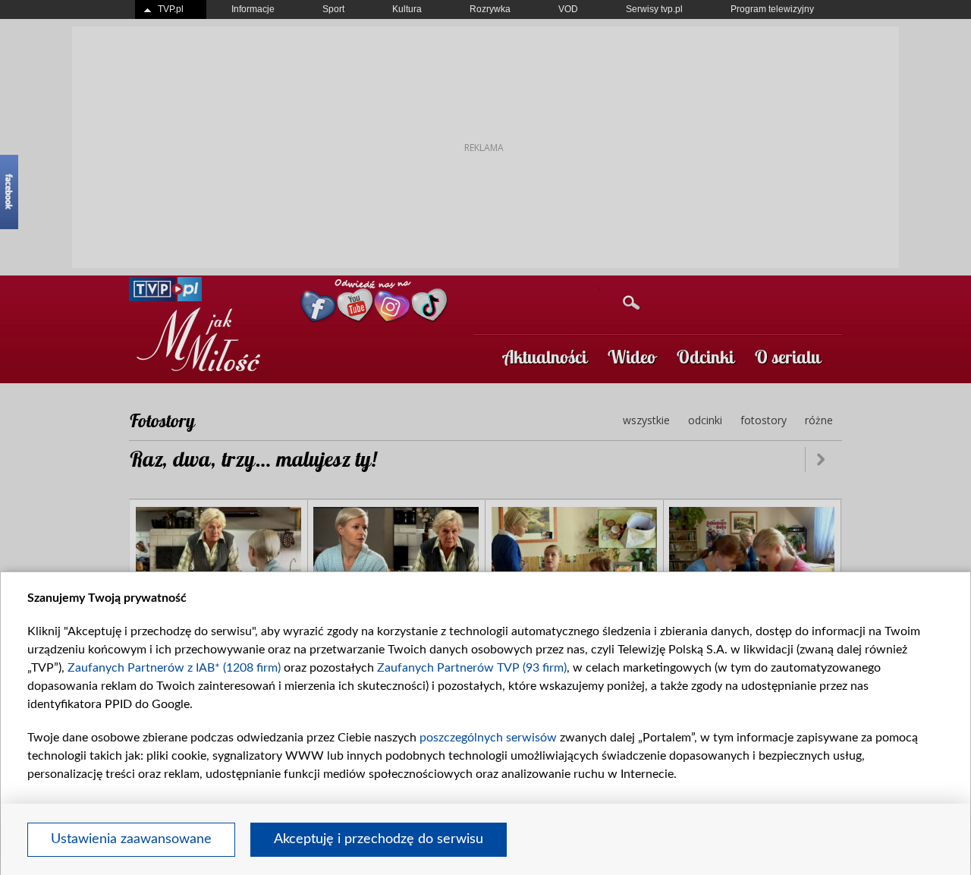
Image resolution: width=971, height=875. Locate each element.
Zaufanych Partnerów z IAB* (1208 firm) (174, 668)
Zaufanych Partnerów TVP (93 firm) (472, 668)
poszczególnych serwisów (488, 738)
